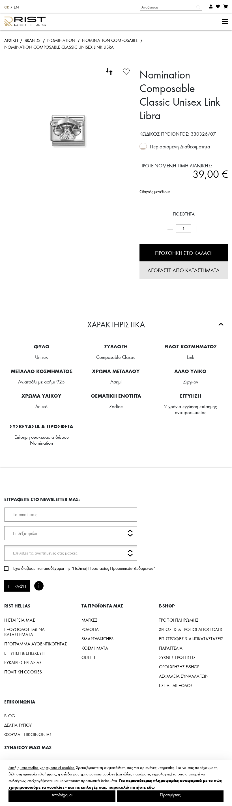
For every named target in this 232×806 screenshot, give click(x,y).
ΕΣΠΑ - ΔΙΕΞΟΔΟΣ (176, 685)
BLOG (9, 715)
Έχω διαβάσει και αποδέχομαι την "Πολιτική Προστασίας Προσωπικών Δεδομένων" (84, 568)
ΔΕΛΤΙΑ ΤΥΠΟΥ (18, 725)
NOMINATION (61, 40)
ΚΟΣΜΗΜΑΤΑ (94, 648)
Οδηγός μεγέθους (154, 191)
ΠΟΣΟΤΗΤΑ (184, 214)
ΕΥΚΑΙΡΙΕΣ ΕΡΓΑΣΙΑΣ (23, 662)
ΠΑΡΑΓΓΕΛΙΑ (170, 648)
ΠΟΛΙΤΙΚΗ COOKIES (23, 672)
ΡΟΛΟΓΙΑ (90, 629)
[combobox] (170, 7)
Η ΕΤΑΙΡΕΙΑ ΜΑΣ (19, 620)
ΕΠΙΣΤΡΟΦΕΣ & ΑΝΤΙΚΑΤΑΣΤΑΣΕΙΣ (191, 638)
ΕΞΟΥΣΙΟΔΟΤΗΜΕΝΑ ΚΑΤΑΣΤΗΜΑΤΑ (24, 631)
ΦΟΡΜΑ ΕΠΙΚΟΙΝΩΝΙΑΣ (28, 734)
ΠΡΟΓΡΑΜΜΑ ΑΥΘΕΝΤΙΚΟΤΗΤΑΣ (35, 644)
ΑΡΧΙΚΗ (11, 40)
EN (16, 7)
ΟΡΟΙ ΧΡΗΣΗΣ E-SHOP (179, 666)
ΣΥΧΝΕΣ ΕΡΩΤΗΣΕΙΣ (177, 657)
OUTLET (88, 657)
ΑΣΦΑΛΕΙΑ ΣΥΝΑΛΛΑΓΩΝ (184, 676)
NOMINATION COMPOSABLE (110, 40)
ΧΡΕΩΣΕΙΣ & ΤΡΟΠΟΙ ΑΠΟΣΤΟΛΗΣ (191, 629)
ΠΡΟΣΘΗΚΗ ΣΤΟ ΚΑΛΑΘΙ (183, 252)
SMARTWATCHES (97, 638)
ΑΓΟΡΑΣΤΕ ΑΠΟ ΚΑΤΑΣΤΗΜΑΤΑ (184, 270)
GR (6, 7)
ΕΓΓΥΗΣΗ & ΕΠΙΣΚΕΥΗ (24, 653)
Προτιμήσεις (170, 795)
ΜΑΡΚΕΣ (89, 620)
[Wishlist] (126, 71)
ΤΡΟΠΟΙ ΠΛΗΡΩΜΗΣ (178, 620)
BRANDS (32, 40)
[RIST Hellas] (27, 22)
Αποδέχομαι (61, 795)
